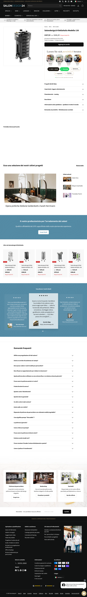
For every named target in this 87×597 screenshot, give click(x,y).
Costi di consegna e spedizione (43, 566)
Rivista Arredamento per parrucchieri (11, 553)
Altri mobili (56, 27)
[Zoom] (22, 46)
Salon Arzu (75, 178)
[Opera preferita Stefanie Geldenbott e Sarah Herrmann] (30, 188)
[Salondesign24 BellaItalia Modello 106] (76, 263)
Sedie (17, 11)
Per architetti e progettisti (51, 537)
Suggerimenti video (10, 535)
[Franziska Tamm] (67, 195)
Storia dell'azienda (49, 539)
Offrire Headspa (9, 550)
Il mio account (38, 579)
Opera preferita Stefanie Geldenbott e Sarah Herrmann (30, 206)
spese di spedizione (51, 38)
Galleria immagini (10, 532)
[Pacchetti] (71, 478)
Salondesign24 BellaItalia (15, 245)
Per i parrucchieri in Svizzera (51, 534)
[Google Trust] (37, 585)
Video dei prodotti (10, 538)
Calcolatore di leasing (30, 535)
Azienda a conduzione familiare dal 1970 (52, 531)
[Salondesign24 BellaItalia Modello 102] (43, 263)
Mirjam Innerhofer (77, 186)
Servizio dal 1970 (31, 16)
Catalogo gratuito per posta (32, 532)
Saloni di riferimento (10, 530)
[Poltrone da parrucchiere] (16, 478)
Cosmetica (18, 16)
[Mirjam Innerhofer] (67, 187)
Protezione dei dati (39, 568)
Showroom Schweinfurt (31, 530)
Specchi (7, 11)
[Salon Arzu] (67, 179)
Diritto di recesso (39, 571)
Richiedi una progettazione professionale (12, 546)
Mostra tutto (80, 165)
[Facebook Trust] (49, 585)
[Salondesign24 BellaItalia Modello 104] (60, 263)
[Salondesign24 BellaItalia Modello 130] (9, 144)
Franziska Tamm (77, 194)
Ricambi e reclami (29, 538)
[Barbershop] (43, 478)
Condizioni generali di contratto (43, 563)
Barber (7, 16)
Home (45, 27)
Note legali (37, 576)
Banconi (36, 11)
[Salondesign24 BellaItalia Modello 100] (27, 263)
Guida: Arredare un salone (12, 543)
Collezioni (46, 11)
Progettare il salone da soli (12, 540)
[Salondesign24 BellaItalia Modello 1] (10, 263)
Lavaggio (26, 11)
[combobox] (44, 6)
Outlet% (76, 11)
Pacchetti (66, 11)
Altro (57, 11)
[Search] (60, 6)
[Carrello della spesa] (82, 5)
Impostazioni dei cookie (41, 573)
